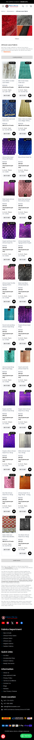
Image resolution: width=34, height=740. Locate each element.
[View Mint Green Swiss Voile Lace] (25, 70)
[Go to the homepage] (12, 6)
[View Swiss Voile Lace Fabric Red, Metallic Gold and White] (9, 524)
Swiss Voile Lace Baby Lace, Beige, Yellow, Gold (24, 120)
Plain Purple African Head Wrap (8, 200)
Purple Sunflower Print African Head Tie (9, 242)
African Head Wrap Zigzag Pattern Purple (24, 242)
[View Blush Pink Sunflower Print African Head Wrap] (25, 188)
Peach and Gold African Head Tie (23, 368)
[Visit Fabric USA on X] (12, 623)
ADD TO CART (7, 95)
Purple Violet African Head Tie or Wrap (24, 410)
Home (3, 11)
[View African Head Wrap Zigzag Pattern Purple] (25, 230)
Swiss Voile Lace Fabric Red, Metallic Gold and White (8, 536)
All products (10, 11)
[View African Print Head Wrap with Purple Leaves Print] (9, 146)
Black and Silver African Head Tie (23, 284)
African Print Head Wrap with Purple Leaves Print (7, 158)
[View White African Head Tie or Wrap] (25, 440)
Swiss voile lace (23, 580)
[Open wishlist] (27, 6)
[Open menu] (3, 6)
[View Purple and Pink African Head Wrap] (9, 398)
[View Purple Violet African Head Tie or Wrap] (25, 398)
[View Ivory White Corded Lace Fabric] (9, 70)
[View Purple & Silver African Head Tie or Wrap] (9, 440)
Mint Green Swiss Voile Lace (23, 81)
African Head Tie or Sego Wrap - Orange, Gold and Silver (24, 494)
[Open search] (23, 6)
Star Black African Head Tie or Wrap (23, 535)
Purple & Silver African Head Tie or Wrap (9, 452)
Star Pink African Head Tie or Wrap (7, 494)
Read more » (7, 51)
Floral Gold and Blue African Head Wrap (8, 326)
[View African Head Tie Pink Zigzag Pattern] (9, 272)
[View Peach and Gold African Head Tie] (25, 356)
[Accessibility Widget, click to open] (3, 736)
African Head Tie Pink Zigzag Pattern (8, 284)
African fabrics (9, 567)
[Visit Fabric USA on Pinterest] (17, 623)
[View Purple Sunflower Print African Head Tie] (9, 230)
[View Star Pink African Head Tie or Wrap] (9, 482)
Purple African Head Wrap (24, 326)
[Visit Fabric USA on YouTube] (3, 623)
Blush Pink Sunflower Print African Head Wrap (24, 200)
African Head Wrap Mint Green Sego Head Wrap (8, 368)
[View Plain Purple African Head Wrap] (9, 188)
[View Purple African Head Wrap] (25, 314)
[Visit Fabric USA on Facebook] (21, 623)
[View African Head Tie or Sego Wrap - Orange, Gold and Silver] (25, 482)
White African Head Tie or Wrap (24, 452)
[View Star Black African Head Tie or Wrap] (25, 524)
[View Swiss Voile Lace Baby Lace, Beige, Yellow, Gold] (25, 108)
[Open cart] (31, 6)
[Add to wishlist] (14, 95)
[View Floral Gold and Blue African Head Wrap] (9, 314)
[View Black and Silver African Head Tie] (25, 272)
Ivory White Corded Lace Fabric (8, 81)
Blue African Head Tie (24, 157)
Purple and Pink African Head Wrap (8, 410)
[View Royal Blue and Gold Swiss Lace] (9, 108)
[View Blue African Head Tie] (25, 146)
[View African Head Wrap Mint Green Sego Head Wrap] (9, 356)
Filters (17, 39)
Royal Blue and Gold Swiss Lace (8, 120)
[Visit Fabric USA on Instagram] (8, 623)
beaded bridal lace (14, 581)
